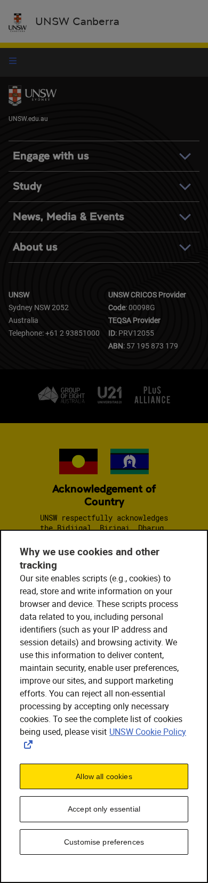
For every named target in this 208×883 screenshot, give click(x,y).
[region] (104, 706)
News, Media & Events (68, 216)
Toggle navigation (13, 61)
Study (27, 186)
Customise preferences (104, 842)
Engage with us (51, 156)
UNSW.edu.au (28, 118)
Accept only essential (104, 809)
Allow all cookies (104, 776)
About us (35, 247)
